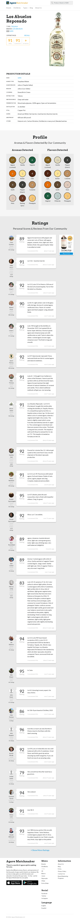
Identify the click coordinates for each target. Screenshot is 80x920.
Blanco (43, 873)
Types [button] (25, 8)
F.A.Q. (59, 869)
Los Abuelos (18, 29)
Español (43, 908)
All (42, 871)
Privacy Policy (62, 871)
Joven (43, 876)
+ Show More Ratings (40, 850)
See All (27, 35)
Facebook (44, 893)
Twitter (43, 896)
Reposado (44, 878)
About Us (38, 8)
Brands (8, 8)
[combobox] (61, 3)
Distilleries (17, 8)
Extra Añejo (45, 883)
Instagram (44, 898)
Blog (31, 8)
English (43, 905)
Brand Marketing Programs (63, 877)
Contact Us (61, 874)
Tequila (14, 26)
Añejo (43, 881)
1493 (11, 31)
